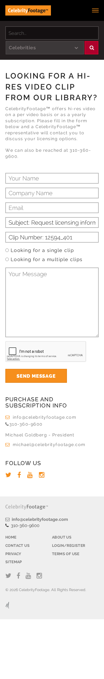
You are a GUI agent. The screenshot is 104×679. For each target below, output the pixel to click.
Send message (36, 376)
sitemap (13, 562)
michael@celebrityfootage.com (49, 444)
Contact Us (17, 545)
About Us (61, 537)
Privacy (13, 554)
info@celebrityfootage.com (44, 417)
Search (92, 47)
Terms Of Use (65, 554)
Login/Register (68, 545)
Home (11, 537)
